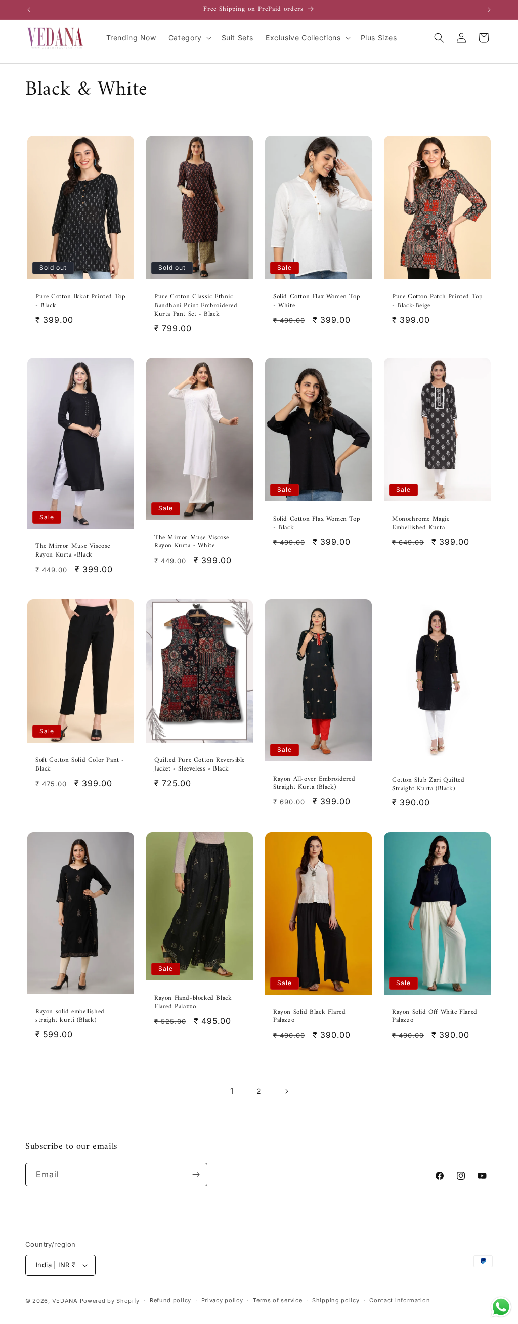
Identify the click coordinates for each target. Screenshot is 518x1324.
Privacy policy (222, 1300)
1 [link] (232, 1091)
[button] (188, 38)
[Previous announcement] (29, 9)
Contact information (399, 1300)
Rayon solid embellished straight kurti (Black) (70, 1016)
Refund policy (170, 1300)
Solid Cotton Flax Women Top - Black (316, 523)
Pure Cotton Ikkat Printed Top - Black (80, 301)
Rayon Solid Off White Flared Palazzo (435, 1017)
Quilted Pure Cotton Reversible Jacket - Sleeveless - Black (199, 765)
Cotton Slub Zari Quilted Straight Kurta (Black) (428, 784)
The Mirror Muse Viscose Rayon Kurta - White (191, 542)
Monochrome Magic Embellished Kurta (421, 523)
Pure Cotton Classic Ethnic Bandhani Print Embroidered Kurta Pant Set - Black (196, 305)
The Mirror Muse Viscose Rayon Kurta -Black (72, 551)
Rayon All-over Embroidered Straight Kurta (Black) (314, 783)
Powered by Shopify (110, 1300)
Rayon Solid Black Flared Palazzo (309, 1017)
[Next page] (286, 1091)
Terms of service (277, 1300)
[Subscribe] (196, 1174)
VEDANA (65, 1300)
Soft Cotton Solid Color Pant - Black (79, 765)
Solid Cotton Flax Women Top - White (316, 301)
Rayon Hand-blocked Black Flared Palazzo (193, 1003)
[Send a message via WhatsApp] (501, 1307)
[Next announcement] (489, 9)
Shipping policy (336, 1300)
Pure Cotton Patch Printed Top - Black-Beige (437, 301)
